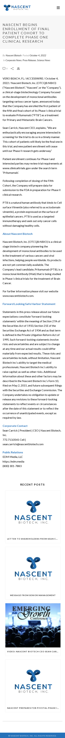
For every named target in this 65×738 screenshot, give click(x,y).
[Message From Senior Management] (32, 569)
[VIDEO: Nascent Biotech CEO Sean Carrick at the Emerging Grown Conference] (32, 625)
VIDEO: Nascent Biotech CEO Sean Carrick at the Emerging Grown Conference (33, 651)
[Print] (20, 68)
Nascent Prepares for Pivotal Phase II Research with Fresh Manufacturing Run (33, 708)
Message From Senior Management (33, 595)
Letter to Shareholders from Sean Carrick (33, 538)
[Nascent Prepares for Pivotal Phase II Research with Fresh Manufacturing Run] (32, 682)
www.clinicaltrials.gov (17, 168)
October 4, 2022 (38, 55)
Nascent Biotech (13, 55)
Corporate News (13, 60)
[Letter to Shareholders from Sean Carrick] (32, 513)
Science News (43, 60)
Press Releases (29, 60)
